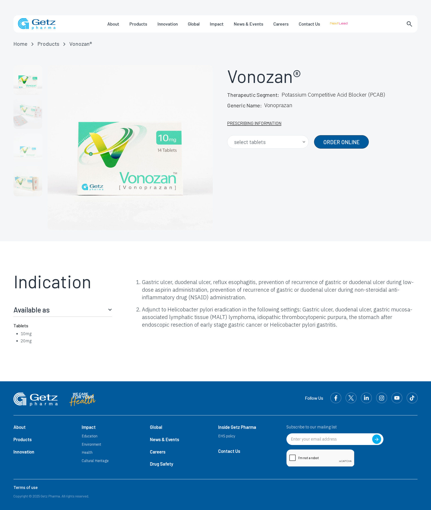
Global (194, 23)
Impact (217, 23)
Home (20, 43)
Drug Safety (161, 464)
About (113, 23)
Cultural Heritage (95, 460)
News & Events (248, 23)
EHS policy (226, 436)
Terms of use (25, 487)
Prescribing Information (254, 123)
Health (87, 452)
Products (138, 23)
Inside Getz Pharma (237, 427)
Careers (281, 23)
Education (89, 436)
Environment (91, 444)
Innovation (167, 23)
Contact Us (309, 23)
